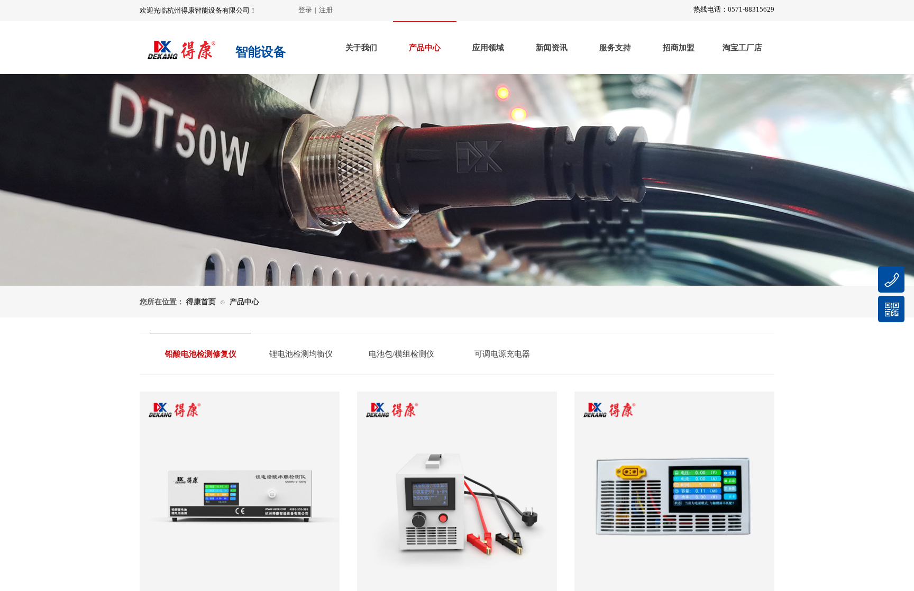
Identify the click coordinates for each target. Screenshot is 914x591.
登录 (305, 10)
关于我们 (361, 47)
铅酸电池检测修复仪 (200, 354)
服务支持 (615, 47)
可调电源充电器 (502, 354)
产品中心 (425, 47)
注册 (326, 10)
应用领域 (488, 47)
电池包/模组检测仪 (401, 354)
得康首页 (201, 302)
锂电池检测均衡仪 (301, 354)
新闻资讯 (552, 47)
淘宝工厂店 (742, 47)
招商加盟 (678, 47)
